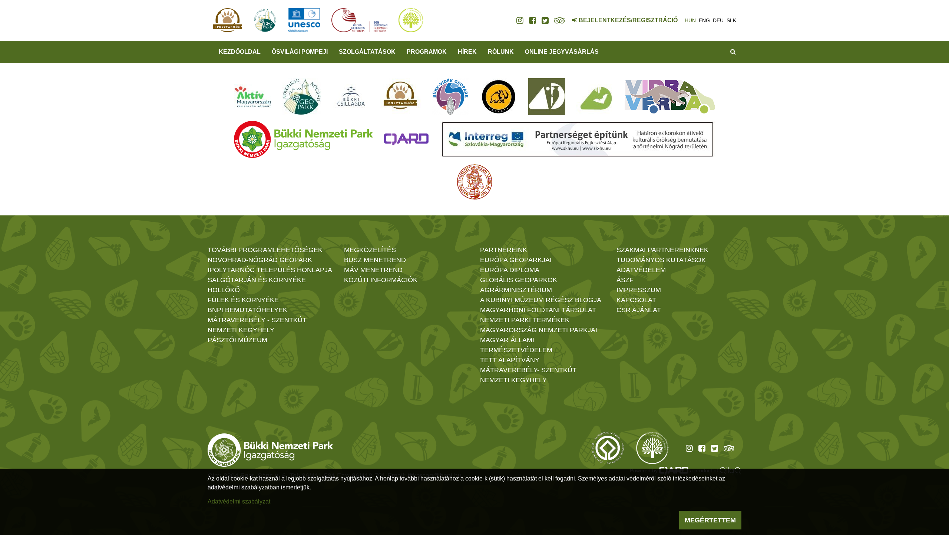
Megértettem (710, 520)
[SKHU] (577, 139)
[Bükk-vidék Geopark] (450, 96)
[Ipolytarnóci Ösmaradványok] (400, 96)
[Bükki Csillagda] (351, 96)
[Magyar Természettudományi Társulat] (474, 182)
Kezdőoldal (240, 52)
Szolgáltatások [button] (367, 52)
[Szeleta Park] (498, 96)
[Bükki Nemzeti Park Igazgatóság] (303, 139)
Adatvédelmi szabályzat (239, 501)
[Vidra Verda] (670, 96)
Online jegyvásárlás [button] (562, 52)
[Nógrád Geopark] (301, 96)
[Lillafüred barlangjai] (595, 96)
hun (690, 20)
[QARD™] (406, 139)
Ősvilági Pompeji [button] (300, 52)
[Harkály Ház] (546, 96)
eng (704, 20)
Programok (427, 52)
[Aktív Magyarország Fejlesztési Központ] (252, 96)
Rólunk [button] (501, 52)
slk (731, 20)
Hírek (467, 52)
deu (718, 20)
